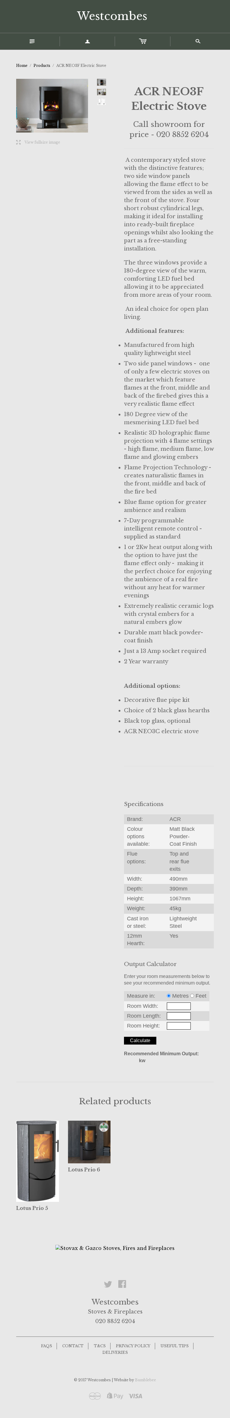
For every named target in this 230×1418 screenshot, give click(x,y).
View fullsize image (38, 142)
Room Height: (143, 1026)
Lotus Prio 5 (32, 1208)
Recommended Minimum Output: (161, 1053)
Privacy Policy (133, 1346)
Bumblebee (145, 1380)
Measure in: (141, 996)
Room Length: (144, 1016)
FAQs (46, 1346)
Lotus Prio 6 (84, 1170)
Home (22, 65)
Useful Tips (175, 1346)
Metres (180, 996)
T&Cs (100, 1346)
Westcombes (112, 16)
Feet (201, 996)
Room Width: (142, 1006)
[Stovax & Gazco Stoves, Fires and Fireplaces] (115, 1248)
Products (42, 65)
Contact (73, 1346)
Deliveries (115, 1352)
